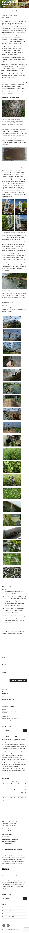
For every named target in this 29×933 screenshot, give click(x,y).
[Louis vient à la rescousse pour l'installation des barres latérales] (12, 361)
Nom (4, 657)
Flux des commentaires (8, 914)
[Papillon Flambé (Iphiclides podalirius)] (12, 546)
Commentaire (6, 637)
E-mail (4, 665)
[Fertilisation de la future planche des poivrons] (12, 401)
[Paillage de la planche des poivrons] (12, 414)
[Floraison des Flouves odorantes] (12, 454)
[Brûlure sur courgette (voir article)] (12, 388)
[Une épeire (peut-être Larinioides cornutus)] (12, 533)
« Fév (7, 803)
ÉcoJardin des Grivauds (10, 3)
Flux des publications (7, 911)
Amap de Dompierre (8, 843)
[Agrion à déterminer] (12, 559)
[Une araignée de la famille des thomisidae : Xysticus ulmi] (12, 520)
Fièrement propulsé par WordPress (11, 929)
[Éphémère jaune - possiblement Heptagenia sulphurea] (12, 506)
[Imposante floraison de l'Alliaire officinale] (12, 493)
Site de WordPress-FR (8, 917)
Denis (15, 15)
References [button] (6, 586)
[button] (5, 30)
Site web (4, 672)
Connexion (5, 908)
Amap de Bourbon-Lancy (9, 841)
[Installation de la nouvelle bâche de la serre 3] (12, 322)
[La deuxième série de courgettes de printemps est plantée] (12, 440)
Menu (15, 10)
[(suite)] (12, 375)
